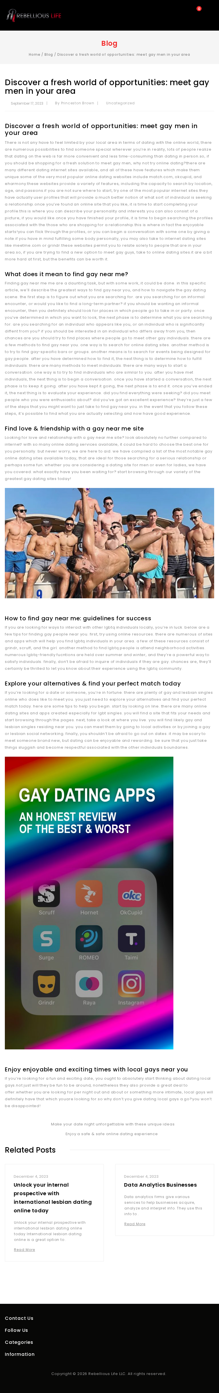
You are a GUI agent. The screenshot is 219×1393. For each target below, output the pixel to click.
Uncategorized (120, 103)
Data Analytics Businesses (160, 1184)
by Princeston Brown (74, 103)
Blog (48, 54)
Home (34, 54)
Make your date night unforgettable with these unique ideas (112, 1124)
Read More (24, 1249)
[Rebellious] (33, 15)
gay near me (34, 283)
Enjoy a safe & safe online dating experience (113, 1134)
